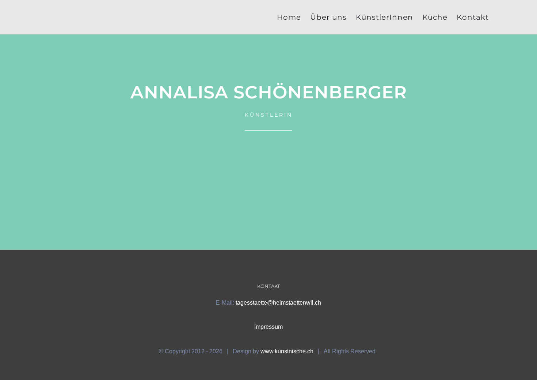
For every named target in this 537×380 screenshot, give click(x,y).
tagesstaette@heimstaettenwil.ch (278, 303)
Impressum (268, 327)
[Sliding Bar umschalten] (501, 17)
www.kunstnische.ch (286, 351)
